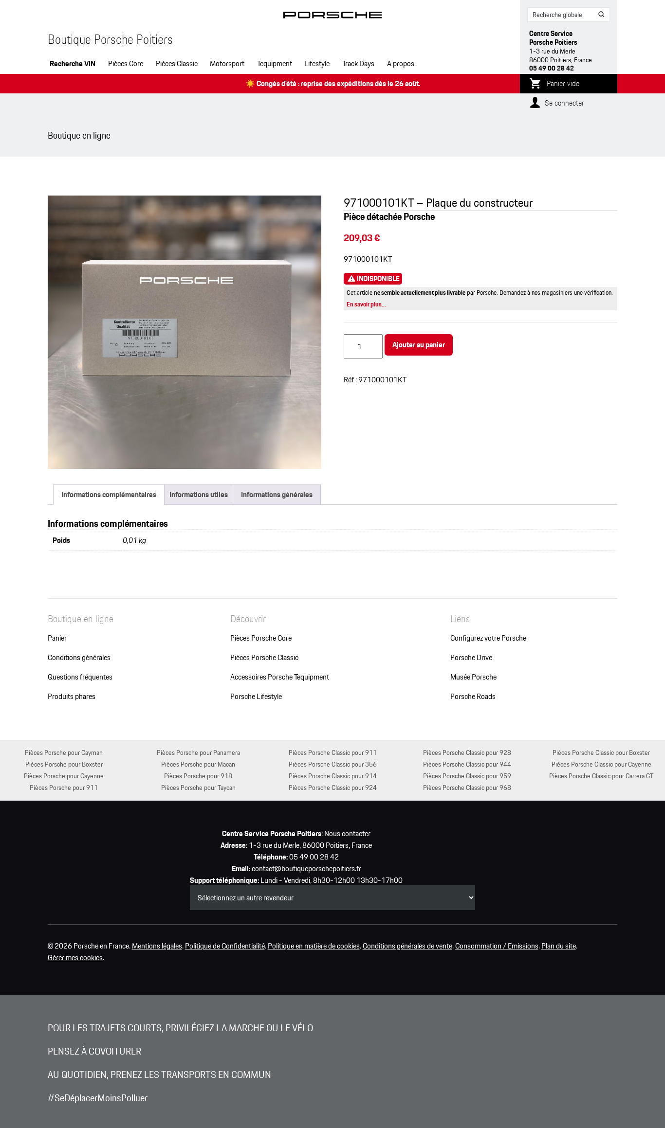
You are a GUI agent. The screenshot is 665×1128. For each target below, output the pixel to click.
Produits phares (71, 696)
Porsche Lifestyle (256, 696)
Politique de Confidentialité (225, 946)
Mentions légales (157, 946)
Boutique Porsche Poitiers (110, 39)
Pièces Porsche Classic (264, 657)
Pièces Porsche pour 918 (198, 775)
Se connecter (564, 103)
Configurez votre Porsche (488, 638)
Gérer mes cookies (75, 958)
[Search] (602, 14)
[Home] (332, 17)
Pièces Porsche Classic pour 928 (467, 752)
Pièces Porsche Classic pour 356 (333, 764)
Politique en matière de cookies (314, 946)
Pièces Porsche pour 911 (64, 787)
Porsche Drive (471, 657)
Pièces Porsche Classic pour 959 (467, 775)
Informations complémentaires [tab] (108, 494)
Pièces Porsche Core (261, 638)
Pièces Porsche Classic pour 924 (333, 787)
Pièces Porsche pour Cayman (64, 752)
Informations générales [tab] (277, 494)
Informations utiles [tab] (198, 494)
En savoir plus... (366, 304)
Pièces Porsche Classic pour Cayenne (601, 764)
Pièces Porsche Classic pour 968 (467, 787)
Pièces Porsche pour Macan (198, 764)
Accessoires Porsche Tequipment (279, 677)
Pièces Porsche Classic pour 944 (467, 764)
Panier (57, 638)
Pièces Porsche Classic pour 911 (333, 752)
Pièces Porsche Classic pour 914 (333, 775)
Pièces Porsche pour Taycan (198, 787)
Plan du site (558, 946)
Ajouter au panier (418, 345)
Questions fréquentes (80, 677)
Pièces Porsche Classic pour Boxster (601, 752)
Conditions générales (79, 657)
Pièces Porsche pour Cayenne (64, 775)
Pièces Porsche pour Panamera (198, 752)
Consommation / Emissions (496, 946)
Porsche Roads (473, 696)
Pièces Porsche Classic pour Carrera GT (601, 775)
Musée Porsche (473, 677)
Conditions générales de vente (407, 946)
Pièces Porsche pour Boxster (64, 764)
